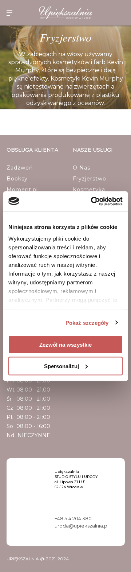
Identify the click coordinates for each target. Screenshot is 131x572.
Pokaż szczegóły (87, 322)
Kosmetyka (89, 189)
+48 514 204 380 (73, 518)
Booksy (17, 178)
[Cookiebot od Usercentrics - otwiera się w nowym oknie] (92, 201)
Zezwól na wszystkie (65, 345)
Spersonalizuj (61, 366)
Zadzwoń (20, 167)
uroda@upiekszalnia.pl (81, 526)
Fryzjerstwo (89, 178)
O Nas (81, 167)
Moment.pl (22, 189)
